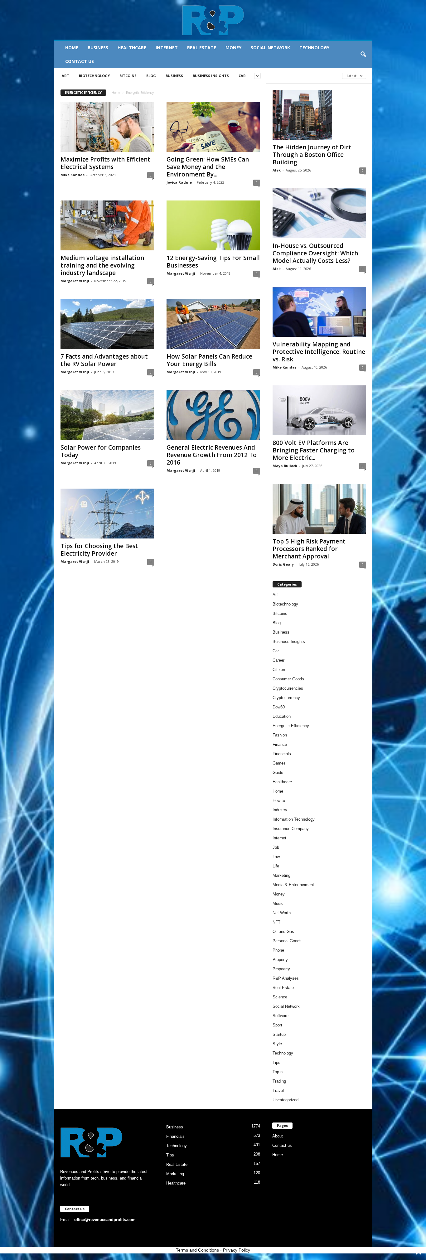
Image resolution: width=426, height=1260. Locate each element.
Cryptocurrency (286, 697)
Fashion (280, 735)
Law (276, 856)
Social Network (270, 48)
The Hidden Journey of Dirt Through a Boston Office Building (312, 154)
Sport (277, 1025)
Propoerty (281, 969)
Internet (167, 48)
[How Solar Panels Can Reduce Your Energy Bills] (213, 324)
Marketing (281, 875)
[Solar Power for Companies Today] (107, 415)
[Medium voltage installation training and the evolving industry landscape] (107, 225)
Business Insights (211, 75)
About (277, 1136)
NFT (276, 922)
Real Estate (201, 48)
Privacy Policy (236, 1250)
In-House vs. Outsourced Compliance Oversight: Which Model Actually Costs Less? (315, 253)
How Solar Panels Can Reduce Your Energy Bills (209, 360)
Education (282, 716)
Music (278, 903)
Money (233, 48)
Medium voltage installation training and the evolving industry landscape (102, 265)
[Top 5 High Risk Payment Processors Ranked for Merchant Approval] (319, 509)
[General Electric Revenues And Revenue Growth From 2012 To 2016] (213, 415)
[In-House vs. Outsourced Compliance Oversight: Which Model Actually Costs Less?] (319, 213)
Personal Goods (287, 941)
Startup (279, 1034)
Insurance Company (291, 828)
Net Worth (282, 912)
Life (276, 866)
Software (280, 1015)
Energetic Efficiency (291, 725)
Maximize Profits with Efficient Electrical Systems (105, 163)
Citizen (279, 669)
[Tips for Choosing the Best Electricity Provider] (107, 513)
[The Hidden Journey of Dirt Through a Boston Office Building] (319, 115)
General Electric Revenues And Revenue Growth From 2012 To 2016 (212, 454)
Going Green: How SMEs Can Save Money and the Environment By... (208, 166)
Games (279, 763)
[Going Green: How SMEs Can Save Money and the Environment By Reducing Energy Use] (213, 127)
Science (280, 997)
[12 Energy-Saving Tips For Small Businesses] (213, 225)
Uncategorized (285, 1100)
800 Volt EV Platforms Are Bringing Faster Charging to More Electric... (314, 450)
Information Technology (294, 819)
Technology (314, 48)
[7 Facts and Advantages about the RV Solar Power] (107, 324)
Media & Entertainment (293, 884)
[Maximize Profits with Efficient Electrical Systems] (107, 127)
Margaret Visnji (75, 280)
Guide (278, 772)
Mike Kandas (73, 174)
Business (98, 48)
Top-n (278, 1071)
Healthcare (132, 48)
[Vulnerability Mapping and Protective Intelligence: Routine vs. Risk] (319, 312)
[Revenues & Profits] (213, 20)
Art (65, 75)
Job (276, 847)
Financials (282, 753)
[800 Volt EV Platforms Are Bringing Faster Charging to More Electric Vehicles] (319, 410)
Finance (280, 744)
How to (279, 800)
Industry (280, 810)
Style (277, 1043)
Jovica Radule (179, 182)
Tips (276, 1062)
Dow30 (279, 707)
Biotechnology (94, 75)
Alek (277, 170)
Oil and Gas (283, 931)
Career (278, 660)
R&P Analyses (286, 978)
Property (280, 959)
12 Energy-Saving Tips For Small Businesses (213, 261)
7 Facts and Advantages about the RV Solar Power (104, 360)
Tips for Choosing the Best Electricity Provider (99, 550)
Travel (278, 1090)
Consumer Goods (288, 679)
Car (242, 75)
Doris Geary (283, 564)
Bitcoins (128, 75)
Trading (279, 1081)
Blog (151, 75)
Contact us (79, 61)
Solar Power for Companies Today (101, 451)
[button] (363, 54)
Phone (278, 950)
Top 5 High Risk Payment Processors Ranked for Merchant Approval (309, 548)
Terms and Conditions (197, 1250)
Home (71, 48)
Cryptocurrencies (288, 688)
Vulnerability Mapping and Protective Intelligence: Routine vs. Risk (319, 351)
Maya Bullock (285, 465)
